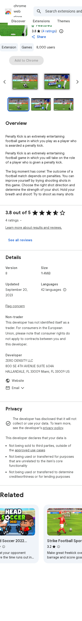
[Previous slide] (4, 81)
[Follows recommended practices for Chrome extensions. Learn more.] (32, 25)
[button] (25, 81)
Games (27, 47)
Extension (9, 47)
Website (18, 381)
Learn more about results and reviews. (33, 228)
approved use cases (30, 450)
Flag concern (15, 306)
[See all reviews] (20, 240)
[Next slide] (77, 81)
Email (15, 388)
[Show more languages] (64, 290)
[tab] (18, 21)
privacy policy (53, 428)
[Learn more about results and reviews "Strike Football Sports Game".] (58, 546)
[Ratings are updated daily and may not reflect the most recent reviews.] (61, 31)
